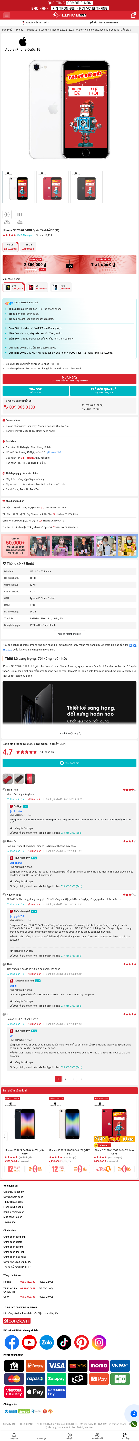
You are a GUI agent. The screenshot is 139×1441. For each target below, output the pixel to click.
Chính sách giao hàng (14, 1256)
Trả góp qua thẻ (103, 391)
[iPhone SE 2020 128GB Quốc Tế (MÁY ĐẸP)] (114, 1120)
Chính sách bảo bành (14, 1236)
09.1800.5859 (27, 1288)
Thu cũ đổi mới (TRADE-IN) (17, 1267)
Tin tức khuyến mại (13, 1201)
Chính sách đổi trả (12, 1242)
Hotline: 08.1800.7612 (53, 520)
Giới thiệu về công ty (13, 1191)
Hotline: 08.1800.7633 (67, 514)
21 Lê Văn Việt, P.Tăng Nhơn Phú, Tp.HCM (32, 527)
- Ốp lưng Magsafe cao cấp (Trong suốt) (35, 333)
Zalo (134, 1413)
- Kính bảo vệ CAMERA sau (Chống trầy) (35, 328)
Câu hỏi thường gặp (13, 1212)
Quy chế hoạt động (13, 1197)
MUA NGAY (70, 379)
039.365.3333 (27, 1281)
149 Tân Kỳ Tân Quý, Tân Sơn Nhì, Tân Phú (32, 514)
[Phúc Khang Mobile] (69, 15)
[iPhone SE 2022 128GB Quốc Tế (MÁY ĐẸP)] (69, 1120)
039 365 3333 (22, 407)
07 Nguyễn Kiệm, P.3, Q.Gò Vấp (26, 507)
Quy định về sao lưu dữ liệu (17, 1262)
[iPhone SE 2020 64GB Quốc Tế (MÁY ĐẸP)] (69, 102)
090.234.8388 (27, 1296)
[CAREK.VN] (16, 1320)
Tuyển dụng (9, 1222)
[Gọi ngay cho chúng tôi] (134, 1424)
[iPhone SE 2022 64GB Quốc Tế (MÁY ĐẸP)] (24, 1120)
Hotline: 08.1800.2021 (67, 527)
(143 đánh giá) (25, 235)
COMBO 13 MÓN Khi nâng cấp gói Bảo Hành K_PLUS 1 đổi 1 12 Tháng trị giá (61, 352)
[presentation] (5, 1136)
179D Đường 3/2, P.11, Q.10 (25, 520)
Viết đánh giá (72, 762)
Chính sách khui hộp (14, 1252)
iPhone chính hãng (13, 1207)
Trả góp (35, 391)
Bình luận (36, 799)
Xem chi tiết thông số (69, 633)
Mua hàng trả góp (12, 1217)
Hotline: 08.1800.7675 (56, 507)
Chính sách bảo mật (13, 1246)
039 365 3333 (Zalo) (71, 832)
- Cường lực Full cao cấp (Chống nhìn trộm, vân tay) (41, 338)
